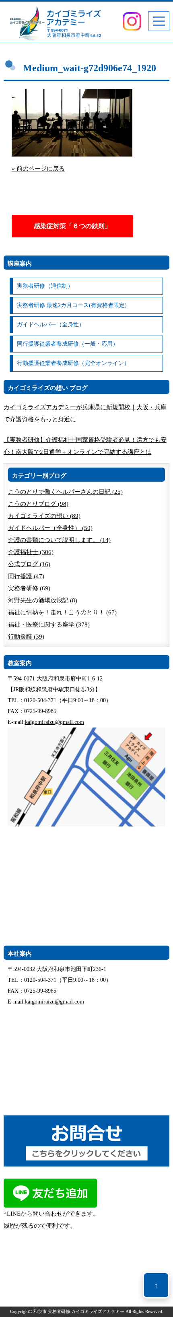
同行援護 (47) (26, 576)
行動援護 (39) (26, 636)
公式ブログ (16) (29, 564)
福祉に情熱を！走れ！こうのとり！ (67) (62, 612)
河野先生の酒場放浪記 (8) (42, 600)
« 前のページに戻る (38, 168)
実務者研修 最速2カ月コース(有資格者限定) (72, 305)
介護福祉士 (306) (31, 552)
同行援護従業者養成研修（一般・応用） (67, 344)
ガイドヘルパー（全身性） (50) (50, 528)
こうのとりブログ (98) (38, 504)
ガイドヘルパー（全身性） (50, 325)
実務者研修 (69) (29, 588)
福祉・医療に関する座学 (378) (49, 624)
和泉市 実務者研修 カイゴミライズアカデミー (78, 1311)
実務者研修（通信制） (45, 286)
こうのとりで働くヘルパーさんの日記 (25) (65, 491)
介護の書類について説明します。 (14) (59, 540)
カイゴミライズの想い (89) (44, 516)
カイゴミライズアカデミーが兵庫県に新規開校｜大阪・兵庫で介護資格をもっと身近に (85, 413)
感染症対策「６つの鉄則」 (72, 226)
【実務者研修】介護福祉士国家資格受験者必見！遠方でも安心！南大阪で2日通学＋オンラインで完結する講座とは (85, 446)
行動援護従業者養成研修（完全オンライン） (73, 363)
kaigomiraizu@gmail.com (54, 722)
